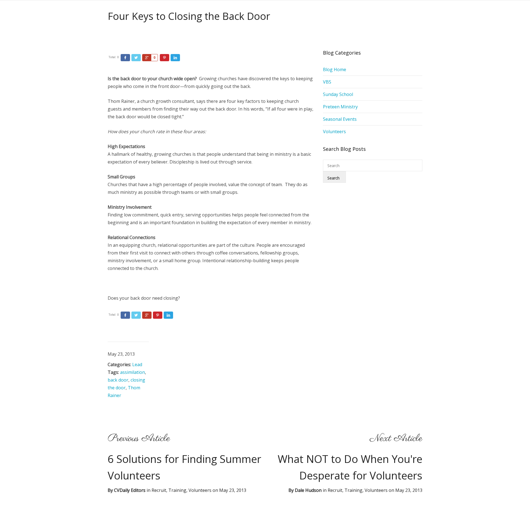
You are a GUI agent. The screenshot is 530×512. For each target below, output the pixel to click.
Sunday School (338, 94)
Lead (137, 364)
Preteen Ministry (340, 107)
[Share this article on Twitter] (136, 57)
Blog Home (334, 69)
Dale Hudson (308, 490)
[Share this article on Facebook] (125, 57)
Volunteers (334, 131)
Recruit (335, 490)
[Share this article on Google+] (147, 57)
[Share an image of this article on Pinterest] (164, 57)
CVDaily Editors (129, 490)
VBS (327, 82)
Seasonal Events (340, 119)
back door (118, 380)
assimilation (132, 372)
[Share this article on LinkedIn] (175, 57)
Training (353, 490)
